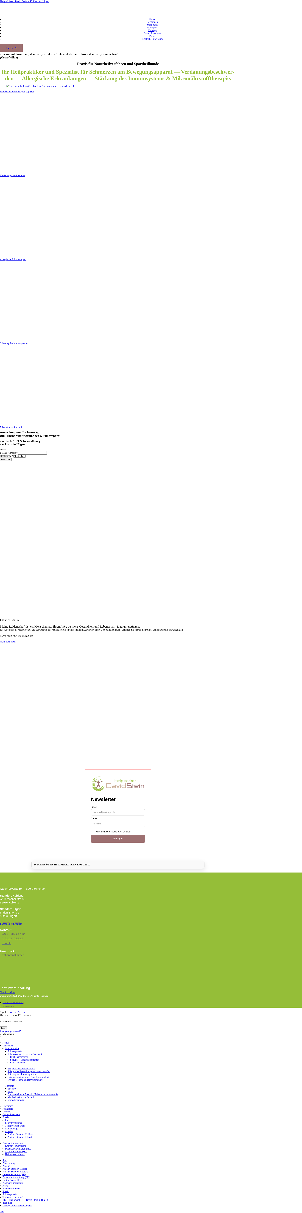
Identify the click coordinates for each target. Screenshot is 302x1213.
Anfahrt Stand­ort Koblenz (20, 1134)
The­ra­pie (9, 1085)
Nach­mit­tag (6, 456)
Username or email (10, 1015)
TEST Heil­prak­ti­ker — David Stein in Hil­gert (25, 1200)
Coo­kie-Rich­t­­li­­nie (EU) (16, 1151)
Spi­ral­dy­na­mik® (16, 1100)
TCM (10, 1091)
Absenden (5, 459)
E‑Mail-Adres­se (9, 452)
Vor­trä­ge (7, 1111)
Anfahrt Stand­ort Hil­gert (20, 1137)
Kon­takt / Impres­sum (13, 1143)
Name (4, 449)
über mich (7, 1202)
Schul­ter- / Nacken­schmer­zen (24, 1059)
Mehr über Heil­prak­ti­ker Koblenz (63, 864)
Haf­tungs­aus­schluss (15, 1154)
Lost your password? (10, 1031)
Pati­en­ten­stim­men (13, 1123)
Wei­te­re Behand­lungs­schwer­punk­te (25, 1080)
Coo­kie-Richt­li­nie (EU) (14, 1174)
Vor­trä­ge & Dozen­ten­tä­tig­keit (17, 1205)
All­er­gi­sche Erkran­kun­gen (13, 259)
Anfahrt (9, 1131)
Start (5, 1160)
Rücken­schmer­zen (19, 1057)
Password (5, 1021)
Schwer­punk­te (12, 1048)
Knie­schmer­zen (17, 1062)
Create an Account (17, 1012)
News (5, 1185)
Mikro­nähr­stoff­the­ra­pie (11, 427)
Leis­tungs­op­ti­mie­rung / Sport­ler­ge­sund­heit (29, 1077)
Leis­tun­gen (8, 1045)
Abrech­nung (11, 1128)
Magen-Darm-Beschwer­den (21, 1068)
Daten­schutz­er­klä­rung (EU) (18, 1148)
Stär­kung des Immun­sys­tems (14, 343)
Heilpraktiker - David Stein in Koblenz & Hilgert (24, 1)
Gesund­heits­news (11, 1114)
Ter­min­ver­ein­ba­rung (15, 1125)
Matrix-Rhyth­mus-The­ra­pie (21, 1097)
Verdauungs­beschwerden (12, 175)
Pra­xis (6, 1117)
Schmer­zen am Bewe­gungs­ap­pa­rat (17, 91)
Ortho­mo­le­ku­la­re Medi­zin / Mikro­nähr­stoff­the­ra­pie (33, 1094)
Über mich (8, 1106)
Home (6, 1042)
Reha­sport (8, 1108)
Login (3, 1028)
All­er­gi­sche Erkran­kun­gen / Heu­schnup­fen (29, 1071)
